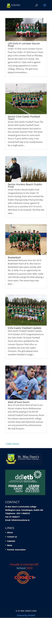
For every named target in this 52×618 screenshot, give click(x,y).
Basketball (14, 257)
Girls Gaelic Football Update (24, 328)
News (9, 545)
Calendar (11, 541)
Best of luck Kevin (18, 402)
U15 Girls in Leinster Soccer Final (24, 44)
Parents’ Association (16, 549)
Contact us (12, 536)
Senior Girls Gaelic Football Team (24, 117)
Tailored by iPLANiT (26, 615)
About (10, 532)
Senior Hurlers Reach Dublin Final (25, 185)
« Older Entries (12, 443)
